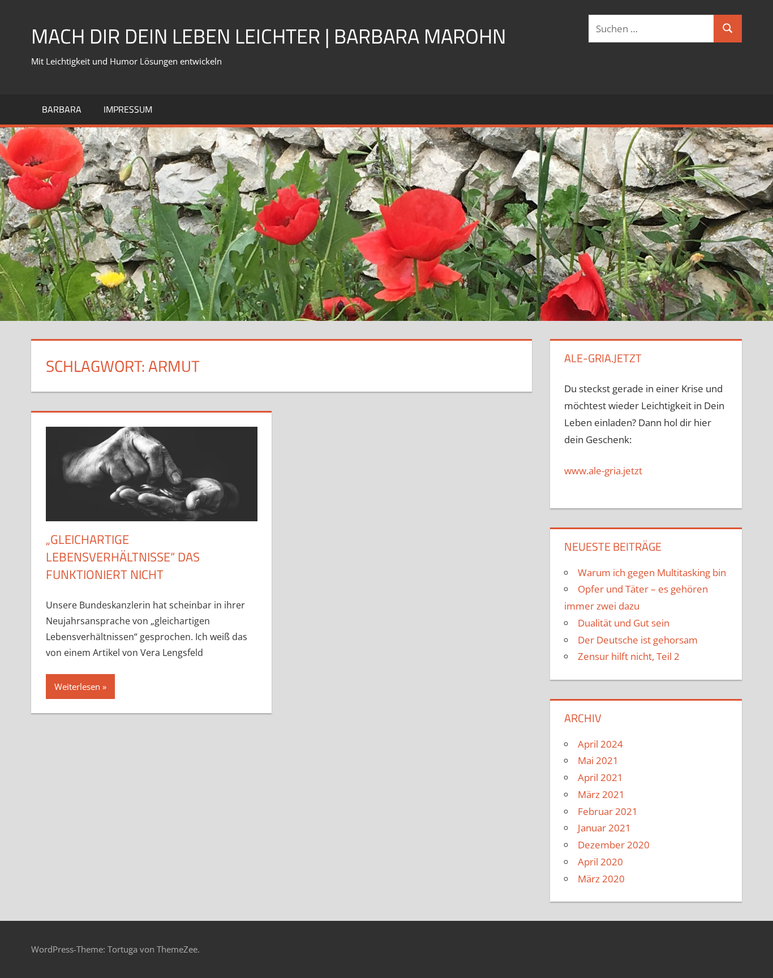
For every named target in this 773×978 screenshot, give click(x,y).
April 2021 (600, 777)
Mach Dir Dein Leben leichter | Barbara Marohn (268, 36)
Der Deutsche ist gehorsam (638, 639)
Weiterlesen (77, 686)
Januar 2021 (604, 827)
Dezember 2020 (614, 844)
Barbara (61, 109)
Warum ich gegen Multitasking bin (652, 572)
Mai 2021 (598, 760)
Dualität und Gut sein (623, 622)
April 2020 (600, 861)
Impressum (128, 109)
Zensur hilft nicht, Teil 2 (629, 656)
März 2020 (601, 878)
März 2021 (601, 794)
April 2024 (600, 743)
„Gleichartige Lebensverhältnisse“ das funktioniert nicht (123, 557)
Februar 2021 (608, 811)
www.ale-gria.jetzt (603, 470)
